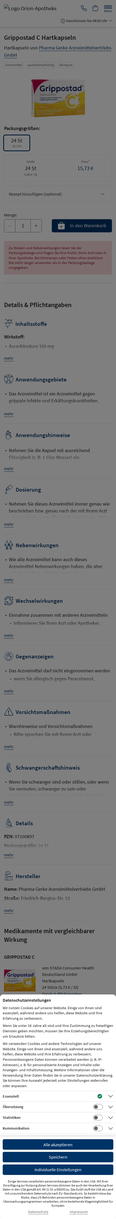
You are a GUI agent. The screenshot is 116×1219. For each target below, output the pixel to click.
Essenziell (11, 1096)
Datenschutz (38, 1212)
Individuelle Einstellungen (58, 1169)
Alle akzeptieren (58, 1144)
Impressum (79, 1212)
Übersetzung (13, 1106)
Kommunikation (16, 1128)
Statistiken (12, 1117)
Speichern (58, 1157)
